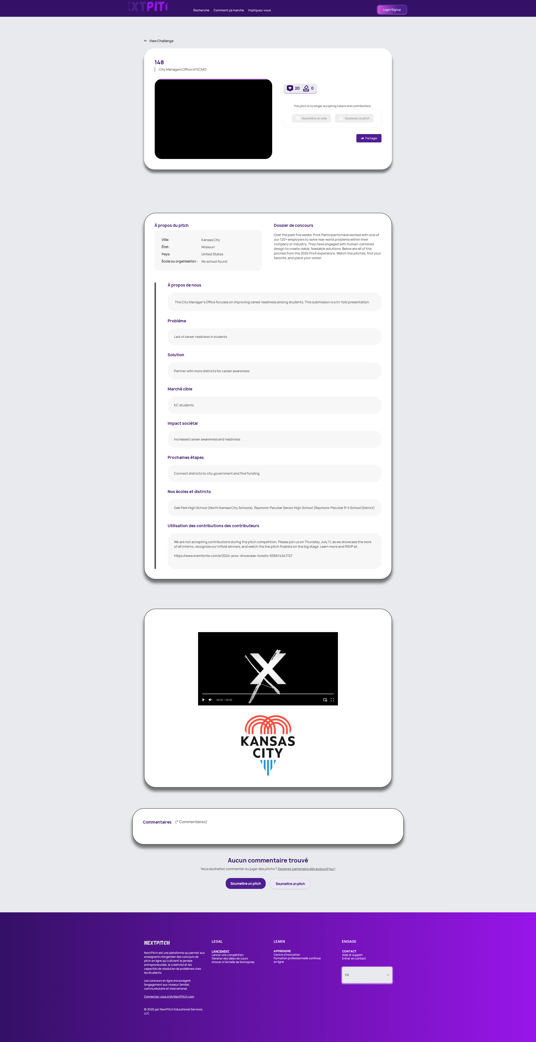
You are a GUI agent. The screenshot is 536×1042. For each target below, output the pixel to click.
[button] (220, 951)
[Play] (203, 699)
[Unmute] (210, 699)
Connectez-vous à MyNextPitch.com (169, 996)
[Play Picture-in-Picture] (325, 699)
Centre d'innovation (287, 955)
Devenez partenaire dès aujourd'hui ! (306, 868)
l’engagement (153, 984)
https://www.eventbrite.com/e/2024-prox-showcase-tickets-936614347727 (233, 555)
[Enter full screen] (332, 699)
